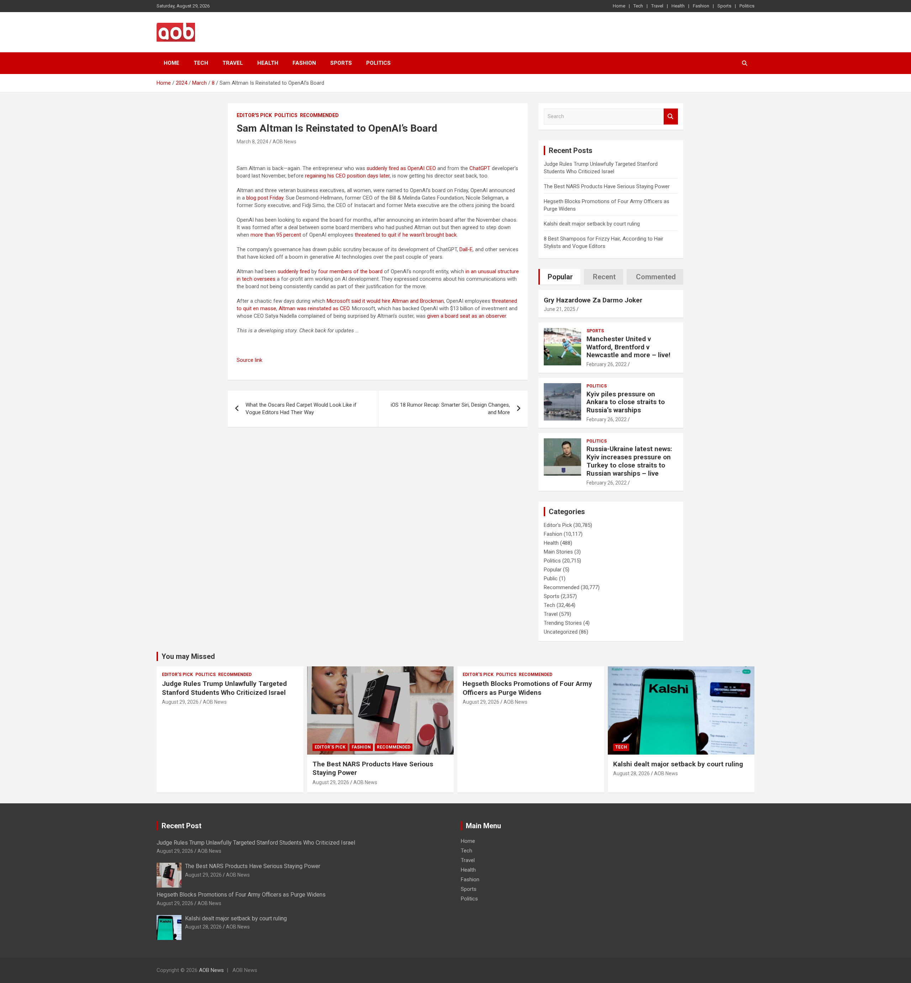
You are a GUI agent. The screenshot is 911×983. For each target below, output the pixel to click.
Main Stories (558, 552)
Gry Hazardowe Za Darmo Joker (593, 300)
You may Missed (188, 656)
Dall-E (466, 249)
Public (551, 578)
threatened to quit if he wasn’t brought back (406, 235)
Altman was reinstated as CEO (314, 308)
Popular (553, 569)
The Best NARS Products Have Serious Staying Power (607, 186)
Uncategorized (561, 632)
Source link (249, 360)
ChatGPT (479, 168)
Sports (724, 6)
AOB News (284, 141)
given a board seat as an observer (466, 316)
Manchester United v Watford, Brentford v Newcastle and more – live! (628, 347)
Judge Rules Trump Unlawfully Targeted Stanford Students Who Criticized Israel (224, 688)
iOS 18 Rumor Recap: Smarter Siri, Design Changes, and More (450, 409)
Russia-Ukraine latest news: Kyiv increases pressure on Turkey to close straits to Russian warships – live (629, 461)
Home (619, 6)
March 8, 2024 (252, 141)
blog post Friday (264, 198)
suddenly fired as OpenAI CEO (401, 168)
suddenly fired (294, 271)
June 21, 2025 (559, 309)
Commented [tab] (656, 277)
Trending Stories (563, 623)
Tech (638, 6)
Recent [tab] (604, 277)
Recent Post (181, 825)
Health (678, 6)
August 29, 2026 (180, 702)
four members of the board (350, 271)
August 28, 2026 (631, 773)
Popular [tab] (560, 277)
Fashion (701, 6)
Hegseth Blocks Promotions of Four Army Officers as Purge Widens (527, 688)
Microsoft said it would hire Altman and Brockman (385, 301)
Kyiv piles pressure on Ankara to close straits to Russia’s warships (625, 402)
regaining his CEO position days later (347, 176)
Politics (746, 6)
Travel (657, 6)
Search (671, 117)
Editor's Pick (254, 115)
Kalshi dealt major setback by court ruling (592, 224)
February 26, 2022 (606, 364)
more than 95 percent (276, 235)
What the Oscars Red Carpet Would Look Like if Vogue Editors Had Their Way (301, 409)
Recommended (319, 115)
